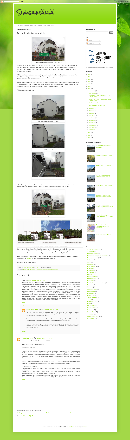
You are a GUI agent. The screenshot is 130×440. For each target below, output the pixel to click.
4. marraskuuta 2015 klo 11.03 (49, 309)
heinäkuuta (92, 115)
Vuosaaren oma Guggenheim (104, 185)
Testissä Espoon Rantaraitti (103, 235)
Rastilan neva (91, 295)
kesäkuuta (92, 118)
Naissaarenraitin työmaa (36, 269)
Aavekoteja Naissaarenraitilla (97, 105)
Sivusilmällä (35, 12)
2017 (89, 84)
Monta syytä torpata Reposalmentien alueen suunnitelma (102, 226)
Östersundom (91, 318)
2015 (89, 88)
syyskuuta (92, 110)
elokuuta (91, 113)
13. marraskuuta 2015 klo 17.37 (45, 338)
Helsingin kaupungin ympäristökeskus (97, 256)
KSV (88, 262)
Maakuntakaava (91, 278)
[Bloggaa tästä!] (44, 267)
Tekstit (90, 40)
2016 (89, 86)
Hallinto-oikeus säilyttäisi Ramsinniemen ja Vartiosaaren (104, 215)
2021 (89, 74)
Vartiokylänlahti (91, 308)
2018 (89, 81)
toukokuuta (92, 120)
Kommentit (91, 43)
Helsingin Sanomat (92, 253)
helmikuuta (92, 127)
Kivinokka (90, 268)
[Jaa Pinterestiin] (50, 267)
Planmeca (90, 287)
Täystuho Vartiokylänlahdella (104, 155)
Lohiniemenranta (92, 276)
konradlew (71, 427)
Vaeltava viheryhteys (94, 103)
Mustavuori (90, 285)
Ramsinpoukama (46, 269)
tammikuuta (92, 130)
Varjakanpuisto (91, 305)
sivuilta (29, 258)
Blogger (85, 427)
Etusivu (48, 413)
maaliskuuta (92, 125)
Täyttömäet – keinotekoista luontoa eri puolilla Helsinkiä (103, 195)
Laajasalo (90, 274)
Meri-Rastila (90, 281)
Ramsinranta (54, 269)
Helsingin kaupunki (92, 258)
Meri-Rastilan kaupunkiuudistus (96, 283)
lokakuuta (92, 108)
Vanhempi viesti (74, 413)
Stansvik (89, 299)
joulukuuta (92, 91)
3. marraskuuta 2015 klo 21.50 (36, 280)
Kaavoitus (90, 264)
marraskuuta (92, 93)
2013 (89, 135)
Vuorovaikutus (91, 312)
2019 (89, 79)
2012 (89, 137)
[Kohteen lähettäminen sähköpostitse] (42, 267)
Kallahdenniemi (91, 266)
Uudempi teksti (21, 413)
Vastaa (23, 302)
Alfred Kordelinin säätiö (93, 249)
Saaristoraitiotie (91, 297)
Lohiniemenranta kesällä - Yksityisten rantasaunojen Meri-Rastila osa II (104, 206)
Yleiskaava (90, 314)
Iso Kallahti (90, 260)
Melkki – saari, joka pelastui (103, 165)
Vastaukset (26, 306)
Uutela (89, 303)
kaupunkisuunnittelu (93, 316)
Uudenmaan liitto (92, 301)
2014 (89, 133)
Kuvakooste (26, 269)
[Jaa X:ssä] (46, 267)
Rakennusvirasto (92, 289)
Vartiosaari (90, 310)
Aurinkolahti (90, 251)
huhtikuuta (92, 122)
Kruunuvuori (90, 270)
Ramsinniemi (91, 291)
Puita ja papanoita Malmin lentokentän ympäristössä (103, 176)
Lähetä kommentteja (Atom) (27, 416)
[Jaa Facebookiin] (48, 267)
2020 (89, 76)
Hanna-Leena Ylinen (32, 309)
